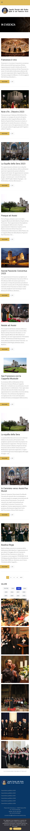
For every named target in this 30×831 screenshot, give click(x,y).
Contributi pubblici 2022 (8, 793)
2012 (13, 588)
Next (21, 577)
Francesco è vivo (9, 60)
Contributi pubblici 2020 (8, 798)
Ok (11, 828)
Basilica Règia (7, 545)
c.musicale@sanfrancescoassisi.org (15, 815)
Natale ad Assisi (8, 325)
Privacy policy (17, 828)
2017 (18, 592)
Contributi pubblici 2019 (8, 801)
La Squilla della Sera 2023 (13, 163)
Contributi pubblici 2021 (8, 795)
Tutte (6, 588)
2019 (6, 595)
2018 (24, 592)
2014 (24, 588)
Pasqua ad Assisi (9, 215)
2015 (6, 592)
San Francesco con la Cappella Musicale (11, 377)
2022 (24, 595)
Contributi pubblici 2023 (8, 790)
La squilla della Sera (10, 434)
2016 (12, 592)
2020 (12, 595)
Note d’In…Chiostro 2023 (12, 111)
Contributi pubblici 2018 (8, 803)
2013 (19, 588)
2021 (18, 595)
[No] (28, 824)
